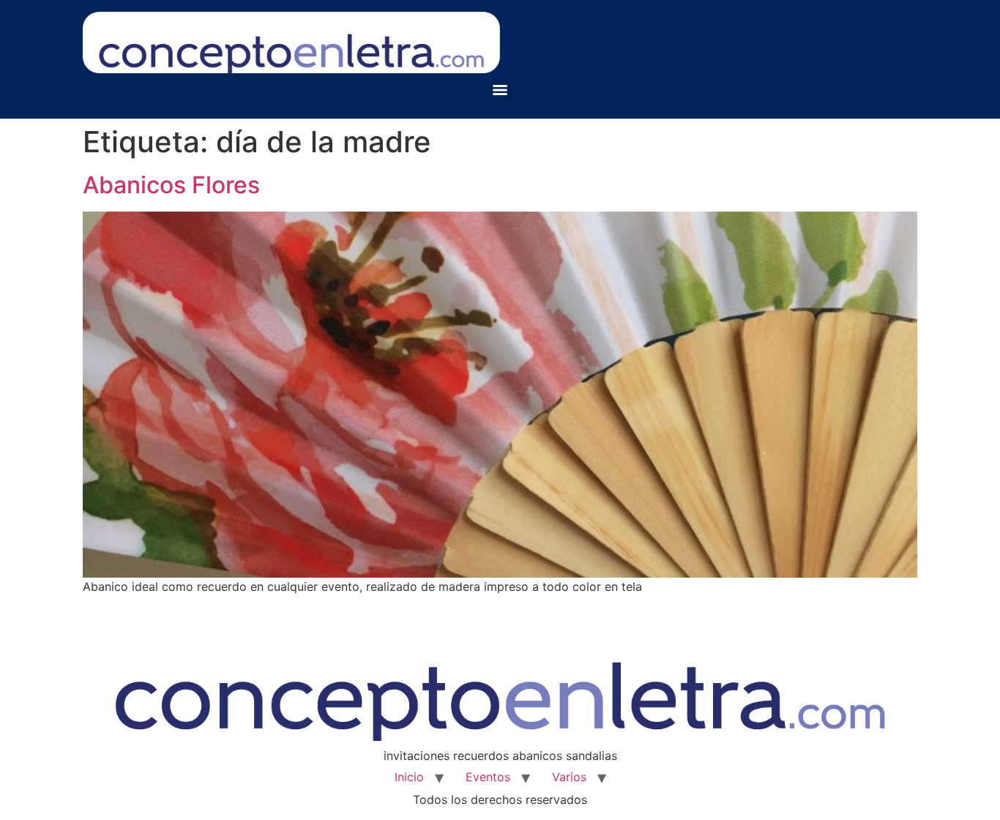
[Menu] (500, 90)
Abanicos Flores (171, 185)
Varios (569, 776)
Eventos (488, 776)
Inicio (409, 776)
